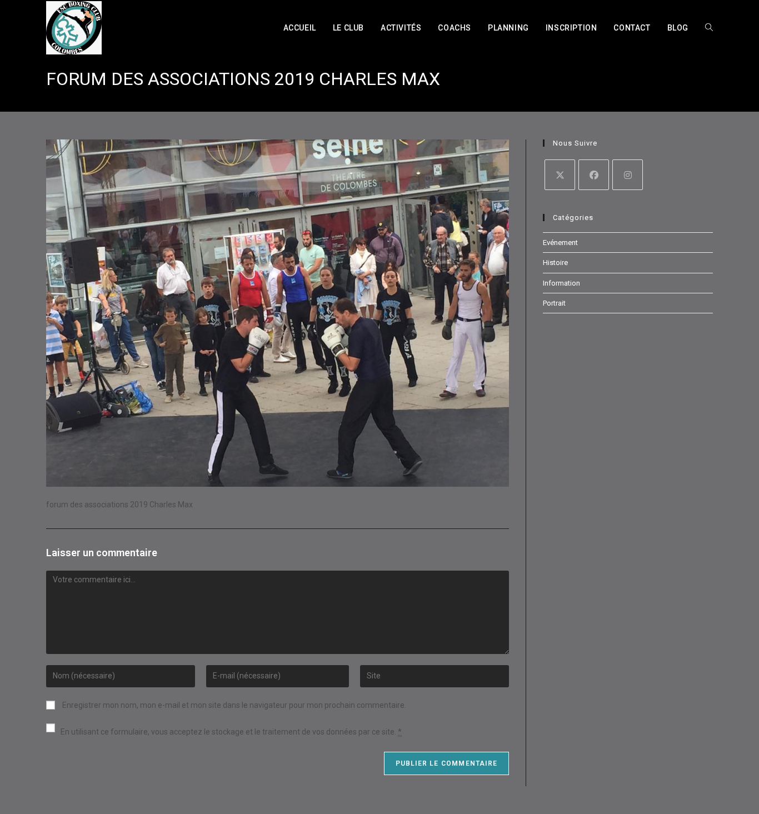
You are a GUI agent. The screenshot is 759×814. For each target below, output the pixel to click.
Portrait (554, 303)
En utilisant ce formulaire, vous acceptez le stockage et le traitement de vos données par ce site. (231, 731)
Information (561, 283)
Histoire (555, 262)
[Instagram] (627, 174)
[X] (560, 174)
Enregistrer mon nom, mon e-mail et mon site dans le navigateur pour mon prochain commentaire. (234, 705)
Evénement (560, 242)
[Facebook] (593, 174)
